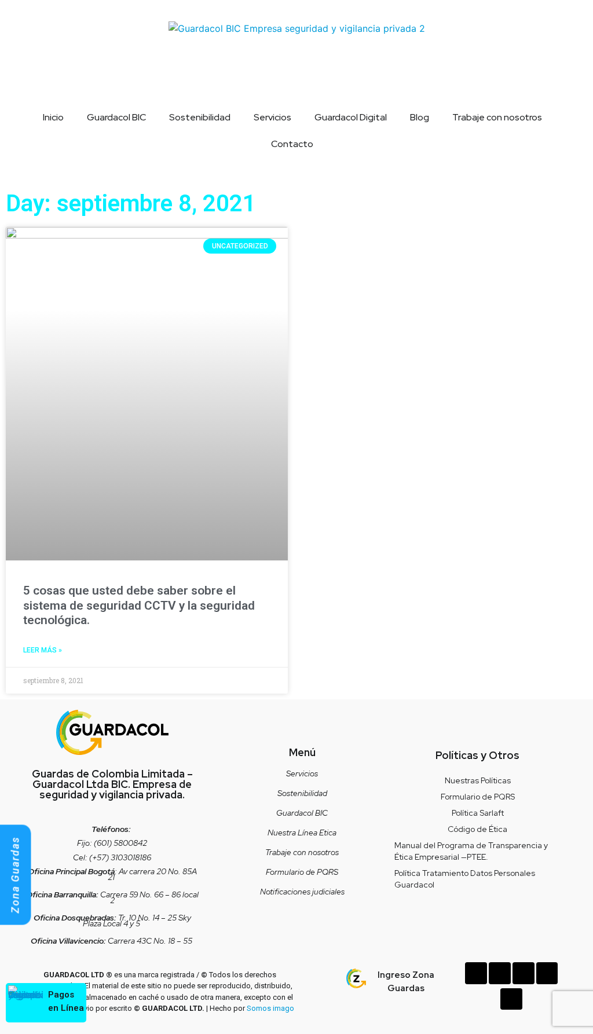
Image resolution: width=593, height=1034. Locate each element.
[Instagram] (524, 973)
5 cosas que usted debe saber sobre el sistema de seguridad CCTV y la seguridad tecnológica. (139, 605)
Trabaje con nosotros (497, 117)
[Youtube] (511, 999)
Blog (419, 117)
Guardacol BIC (116, 117)
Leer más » (42, 650)
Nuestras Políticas (478, 780)
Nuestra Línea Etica (302, 832)
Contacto (292, 144)
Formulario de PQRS (302, 872)
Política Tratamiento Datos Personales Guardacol (464, 879)
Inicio (53, 117)
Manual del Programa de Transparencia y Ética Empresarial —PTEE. (471, 851)
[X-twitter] (547, 973)
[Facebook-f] (500, 973)
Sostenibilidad (199, 117)
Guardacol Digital (350, 117)
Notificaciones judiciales (302, 891)
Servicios (272, 117)
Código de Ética (477, 829)
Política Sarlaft (478, 813)
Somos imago (270, 1008)
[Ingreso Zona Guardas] (356, 978)
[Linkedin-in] (476, 973)
